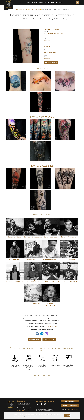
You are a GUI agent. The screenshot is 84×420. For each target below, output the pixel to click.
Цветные (47, 58)
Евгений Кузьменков (33, 237)
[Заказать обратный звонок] (77, 2)
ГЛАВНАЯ (17, 9)
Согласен (67, 415)
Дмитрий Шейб (14, 237)
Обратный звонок (49, 339)
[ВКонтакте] (37, 404)
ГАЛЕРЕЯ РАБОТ (24, 9)
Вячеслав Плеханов (51, 259)
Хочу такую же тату (51, 62)
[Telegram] (41, 404)
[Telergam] (41, 333)
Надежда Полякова (14, 281)
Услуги (41, 2)
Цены (52, 2)
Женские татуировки (51, 29)
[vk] (37, 333)
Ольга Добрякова (33, 303)
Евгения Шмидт (14, 259)
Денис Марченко (51, 237)
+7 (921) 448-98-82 (21, 410)
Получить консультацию (70, 405)
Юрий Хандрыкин (51, 281)
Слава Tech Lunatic (69, 281)
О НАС (28, 2)
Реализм (47, 46)
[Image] (16, 80)
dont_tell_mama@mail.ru (72, 409)
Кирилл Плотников (69, 237)
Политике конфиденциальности (36, 416)
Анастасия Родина (53, 33)
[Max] (46, 333)
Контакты (59, 2)
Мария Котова (33, 259)
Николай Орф (33, 281)
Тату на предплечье (50, 52)
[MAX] (44, 404)
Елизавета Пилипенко (51, 304)
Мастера (47, 2)
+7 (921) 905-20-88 (21, 406)
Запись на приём (34, 339)
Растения (47, 40)
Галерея (34, 2)
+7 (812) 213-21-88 (51, 326)
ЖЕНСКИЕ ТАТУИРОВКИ (34, 9)
